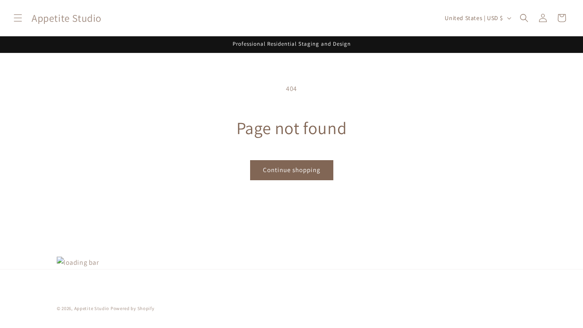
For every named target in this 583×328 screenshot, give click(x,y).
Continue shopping (292, 170)
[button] (18, 18)
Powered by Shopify (132, 308)
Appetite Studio (92, 308)
